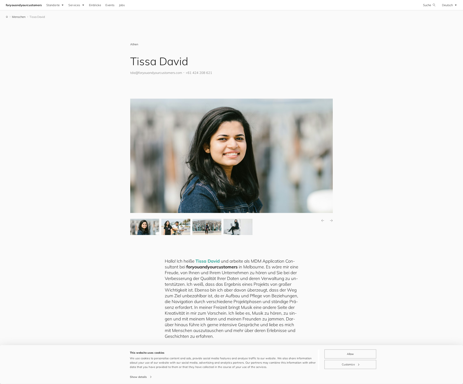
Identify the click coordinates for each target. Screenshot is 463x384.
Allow (350, 354)
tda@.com (156, 73)
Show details (138, 377)
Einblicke (95, 5)
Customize (348, 364)
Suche (427, 5)
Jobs (122, 5)
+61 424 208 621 (199, 73)
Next (331, 220)
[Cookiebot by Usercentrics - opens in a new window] (106, 377)
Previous (322, 220)
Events (109, 5)
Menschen (19, 17)
